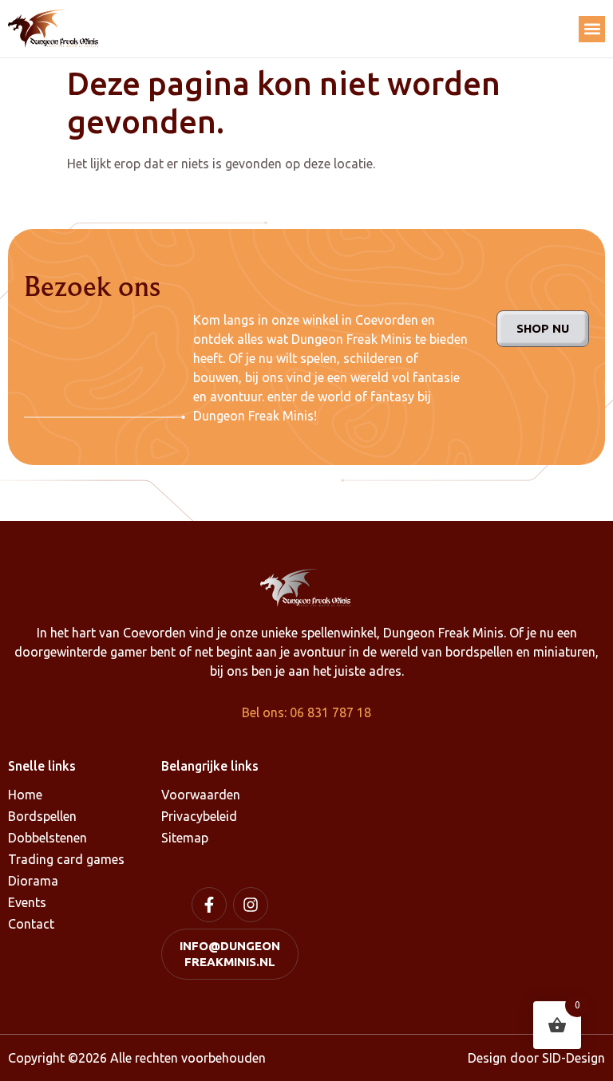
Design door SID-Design (536, 1058)
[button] (592, 29)
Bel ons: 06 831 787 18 (306, 712)
